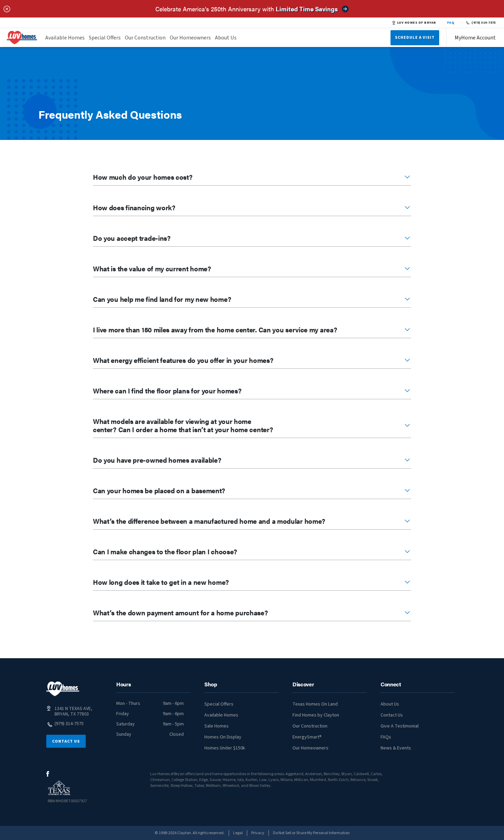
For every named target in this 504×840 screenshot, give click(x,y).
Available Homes (65, 38)
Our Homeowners (190, 38)
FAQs (386, 737)
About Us (226, 38)
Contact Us (66, 741)
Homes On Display (222, 737)
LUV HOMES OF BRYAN (416, 23)
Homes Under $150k (224, 748)
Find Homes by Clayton (315, 715)
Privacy (257, 833)
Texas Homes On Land (315, 704)
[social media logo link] (47, 774)
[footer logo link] (62, 689)
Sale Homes (216, 726)
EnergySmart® (307, 737)
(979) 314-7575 (483, 22)
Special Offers (105, 38)
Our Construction (145, 38)
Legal (238, 833)
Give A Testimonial (400, 726)
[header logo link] (21, 37)
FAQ (451, 23)
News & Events (396, 748)
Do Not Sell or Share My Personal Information (311, 833)
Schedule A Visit (415, 37)
